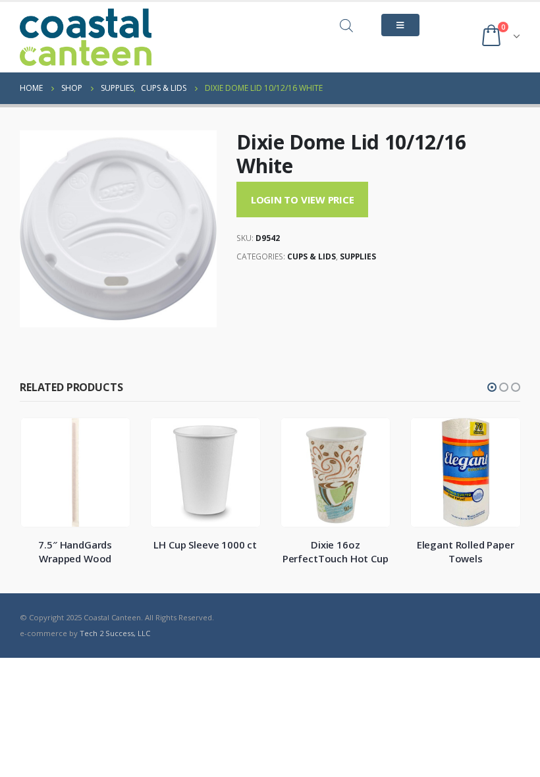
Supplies (358, 256)
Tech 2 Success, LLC (115, 633)
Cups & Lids (311, 256)
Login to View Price (302, 199)
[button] (492, 387)
